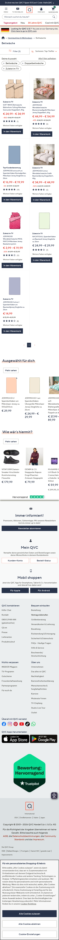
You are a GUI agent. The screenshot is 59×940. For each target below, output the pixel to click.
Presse (4, 632)
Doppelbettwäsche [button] (33, 63)
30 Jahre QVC (35, 22)
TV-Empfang (36, 703)
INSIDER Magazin (9, 667)
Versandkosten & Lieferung (43, 624)
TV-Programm (8, 671)
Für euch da (7, 690)
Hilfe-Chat (6, 610)
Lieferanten (7, 637)
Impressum (38, 839)
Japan (42, 818)
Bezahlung (35, 629)
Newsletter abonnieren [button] (29, 528)
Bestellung (36, 610)
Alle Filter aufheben (47, 58)
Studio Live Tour (38, 708)
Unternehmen (37, 667)
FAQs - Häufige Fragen (41, 643)
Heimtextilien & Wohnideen (20, 38)
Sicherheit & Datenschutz (42, 638)
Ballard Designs (13, 851)
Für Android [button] (44, 590)
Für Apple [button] (15, 590)
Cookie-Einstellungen (29, 934)
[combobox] (26, 17)
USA (16, 818)
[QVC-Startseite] (3, 38)
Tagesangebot (10, 22)
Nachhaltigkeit (37, 676)
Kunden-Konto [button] (15, 560)
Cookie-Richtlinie (28, 904)
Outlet (34, 712)
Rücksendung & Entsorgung (43, 633)
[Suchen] (54, 16)
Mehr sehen (11, 370)
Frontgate (25, 851)
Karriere (34, 693)
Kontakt (5, 615)
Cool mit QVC (52, 22)
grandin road (45, 851)
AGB (5, 836)
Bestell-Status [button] (44, 560)
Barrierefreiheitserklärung (42, 681)
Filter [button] (16, 51)
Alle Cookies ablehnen (29, 924)
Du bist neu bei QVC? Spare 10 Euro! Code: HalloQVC (29, 2)
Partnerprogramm (9, 685)
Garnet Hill (35, 851)
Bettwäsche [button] (11, 63)
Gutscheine (7, 676)
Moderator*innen (38, 698)
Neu (23, 22)
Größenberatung (38, 619)
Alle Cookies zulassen (29, 913)
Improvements (7, 855)
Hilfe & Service (37, 648)
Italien (36, 818)
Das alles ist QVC (38, 671)
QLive (4, 627)
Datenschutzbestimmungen (26, 836)
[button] (6, 10)
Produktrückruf (8, 641)
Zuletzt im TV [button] (12, 68)
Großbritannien (25, 818)
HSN (3, 851)
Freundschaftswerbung (12, 681)
